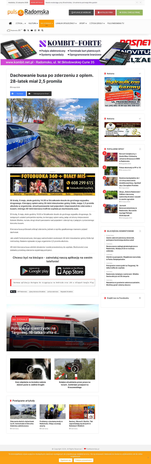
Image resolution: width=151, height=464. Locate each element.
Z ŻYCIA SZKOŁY (96, 23)
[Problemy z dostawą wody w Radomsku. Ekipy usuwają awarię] (53, 411)
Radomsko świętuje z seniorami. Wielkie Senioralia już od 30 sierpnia (35, 331)
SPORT (82, 23)
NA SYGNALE (46, 23)
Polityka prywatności (83, 460)
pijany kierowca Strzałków (37, 291)
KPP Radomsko (22, 291)
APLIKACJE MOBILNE (82, 12)
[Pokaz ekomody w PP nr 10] (111, 170)
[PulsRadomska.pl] (28, 12)
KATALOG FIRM (106, 12)
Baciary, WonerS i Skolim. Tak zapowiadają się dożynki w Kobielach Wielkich (81, 423)
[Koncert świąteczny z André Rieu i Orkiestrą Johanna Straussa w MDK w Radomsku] (111, 157)
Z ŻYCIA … (20, 23)
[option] (52, 327)
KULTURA (32, 23)
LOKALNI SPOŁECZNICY (65, 23)
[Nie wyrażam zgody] (148, 457)
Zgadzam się (66, 460)
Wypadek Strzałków (67, 291)
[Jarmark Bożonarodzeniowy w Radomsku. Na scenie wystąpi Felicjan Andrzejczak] (111, 208)
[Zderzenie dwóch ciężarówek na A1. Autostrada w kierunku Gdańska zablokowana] (23, 411)
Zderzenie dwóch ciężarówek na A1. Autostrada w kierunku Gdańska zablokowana (22, 423)
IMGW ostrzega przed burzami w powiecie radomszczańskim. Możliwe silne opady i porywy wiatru (82, 2)
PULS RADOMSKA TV (115, 23)
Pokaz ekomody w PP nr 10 (130, 168)
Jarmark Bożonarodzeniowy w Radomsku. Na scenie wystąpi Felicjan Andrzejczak (128, 210)
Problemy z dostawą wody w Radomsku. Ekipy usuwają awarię (51, 423)
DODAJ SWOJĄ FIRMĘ (130, 12)
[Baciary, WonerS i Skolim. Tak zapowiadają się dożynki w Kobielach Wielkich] (82, 411)
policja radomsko (53, 291)
